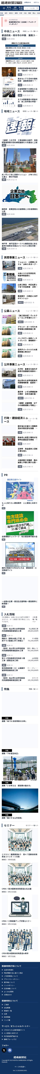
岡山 (34, 13)
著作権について (8, 982)
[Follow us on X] (4, 1050)
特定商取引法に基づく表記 (12, 973)
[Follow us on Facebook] (10, 1050)
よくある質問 (7, 991)
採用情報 (6, 1017)
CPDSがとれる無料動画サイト (13, 1030)
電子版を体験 (21, 8)
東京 (6, 13)
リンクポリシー (8, 985)
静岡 (16, 13)
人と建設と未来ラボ (10, 1033)
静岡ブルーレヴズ (9, 1039)
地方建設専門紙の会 (10, 1036)
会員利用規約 (7, 970)
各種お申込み (15, 8)
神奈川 (11, 13)
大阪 (25, 13)
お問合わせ (27, 2)
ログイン (36, 2)
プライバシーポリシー (11, 979)
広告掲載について (9, 988)
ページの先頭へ (20, 1067)
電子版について (9, 8)
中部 (20, 13)
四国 (29, 13)
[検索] (37, 8)
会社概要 (6, 1008)
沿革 (4, 1014)
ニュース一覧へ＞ (32, 257)
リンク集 (6, 1020)
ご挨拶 (5, 1004)
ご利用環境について (10, 976)
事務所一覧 (7, 1011)
